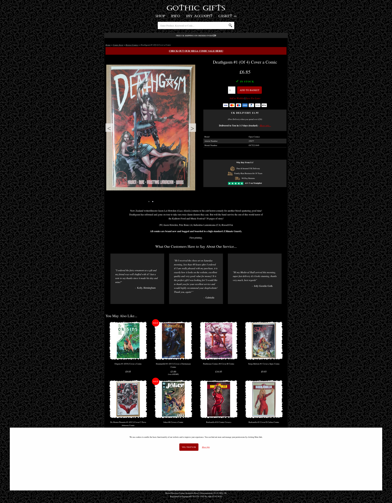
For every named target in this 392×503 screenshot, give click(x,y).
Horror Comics (132, 45)
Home (108, 45)
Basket (228, 16)
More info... (265, 125)
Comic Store (118, 45)
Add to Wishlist (237, 98)
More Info (206, 447)
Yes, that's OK (189, 447)
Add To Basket (249, 90)
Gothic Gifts (196, 8)
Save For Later (253, 98)
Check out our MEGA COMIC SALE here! (196, 51)
